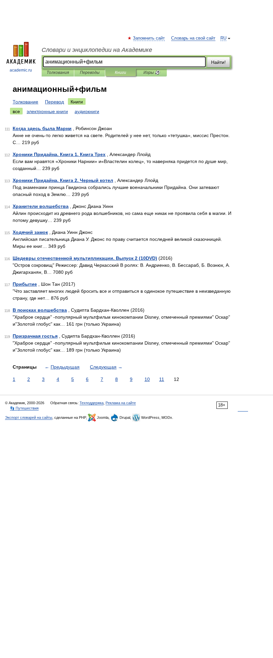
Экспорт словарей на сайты (28, 417)
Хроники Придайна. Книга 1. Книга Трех (59, 154)
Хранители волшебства (41, 206)
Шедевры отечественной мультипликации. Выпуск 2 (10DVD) (85, 258)
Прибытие (25, 284)
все (16, 111)
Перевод (54, 101)
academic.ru (21, 70)
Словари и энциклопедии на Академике (97, 50)
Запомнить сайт (149, 38)
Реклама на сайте (121, 403)
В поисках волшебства (40, 310)
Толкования (58, 72)
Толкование (25, 101)
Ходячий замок (30, 232)
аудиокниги (87, 111)
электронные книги (47, 111)
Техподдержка (92, 403)
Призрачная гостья (35, 336)
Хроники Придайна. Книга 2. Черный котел (63, 180)
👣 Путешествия (24, 408)
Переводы (90, 72)
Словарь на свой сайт (193, 38)
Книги (120, 72)
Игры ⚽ (151, 72)
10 (147, 379)
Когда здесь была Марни (42, 128)
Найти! (218, 62)
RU (223, 38)
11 (161, 379)
